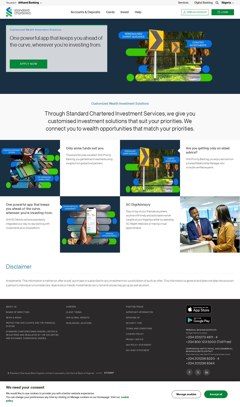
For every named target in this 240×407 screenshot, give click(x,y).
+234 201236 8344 (200, 363)
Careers (71, 307)
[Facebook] (189, 372)
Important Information (139, 312)
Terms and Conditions (139, 329)
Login (224, 12)
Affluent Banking (28, 3)
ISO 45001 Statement (138, 350)
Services (183, 3)
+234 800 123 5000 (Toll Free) (208, 342)
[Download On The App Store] (199, 309)
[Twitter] (198, 372)
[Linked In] (206, 372)
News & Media (13, 318)
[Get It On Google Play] (199, 320)
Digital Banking (203, 3)
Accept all (216, 394)
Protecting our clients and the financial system (31, 324)
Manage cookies (186, 394)
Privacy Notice (134, 340)
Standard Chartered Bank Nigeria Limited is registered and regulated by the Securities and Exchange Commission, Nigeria (32, 335)
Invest (125, 12)
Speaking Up (133, 318)
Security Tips (134, 323)
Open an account (197, 12)
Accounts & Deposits (85, 12)
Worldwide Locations (79, 323)
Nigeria (226, 3)
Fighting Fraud (134, 307)
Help (138, 12)
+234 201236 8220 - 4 (202, 358)
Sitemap (109, 373)
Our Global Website (78, 318)
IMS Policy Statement (138, 345)
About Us (11, 307)
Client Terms (74, 312)
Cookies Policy (135, 334)
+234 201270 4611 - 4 (202, 337)
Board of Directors (17, 312)
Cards (110, 12)
